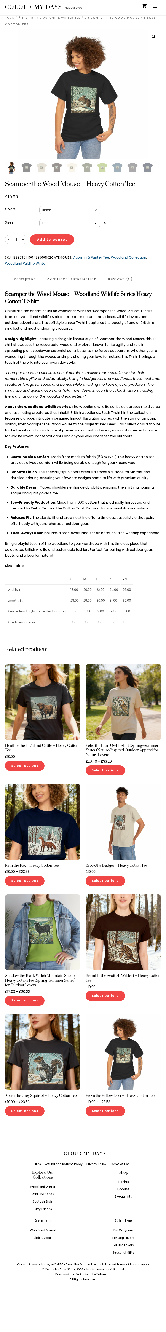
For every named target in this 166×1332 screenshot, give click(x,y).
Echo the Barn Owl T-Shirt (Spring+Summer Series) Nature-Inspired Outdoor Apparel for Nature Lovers (122, 750)
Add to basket (52, 239)
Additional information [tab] (72, 279)
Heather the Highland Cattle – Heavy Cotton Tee (41, 748)
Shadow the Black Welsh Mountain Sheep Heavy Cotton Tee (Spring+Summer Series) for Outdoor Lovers (40, 980)
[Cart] (144, 6)
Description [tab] (23, 279)
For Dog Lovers (123, 1238)
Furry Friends (43, 1209)
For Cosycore (123, 1230)
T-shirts (123, 1182)
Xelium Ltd (103, 1274)
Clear (104, 222)
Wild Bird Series (43, 1194)
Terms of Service (128, 1264)
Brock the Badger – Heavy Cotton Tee (116, 865)
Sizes (9, 222)
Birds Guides (43, 1238)
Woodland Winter (42, 1187)
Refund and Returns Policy (64, 1164)
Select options (24, 766)
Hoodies (123, 1189)
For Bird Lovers (123, 1245)
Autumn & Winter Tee (61, 17)
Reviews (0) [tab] (120, 279)
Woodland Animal (43, 1230)
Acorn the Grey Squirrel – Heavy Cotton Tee (41, 1095)
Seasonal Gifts (123, 1253)
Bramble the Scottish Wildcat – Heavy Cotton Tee (123, 978)
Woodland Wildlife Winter (26, 263)
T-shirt (28, 17)
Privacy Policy (96, 1164)
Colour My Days (56, 1269)
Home (9, 17)
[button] (154, 37)
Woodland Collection (128, 257)
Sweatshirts (123, 1197)
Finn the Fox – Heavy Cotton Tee (32, 865)
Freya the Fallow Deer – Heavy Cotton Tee (120, 1095)
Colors (10, 209)
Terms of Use (120, 1164)
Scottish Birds (43, 1201)
